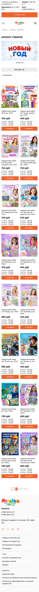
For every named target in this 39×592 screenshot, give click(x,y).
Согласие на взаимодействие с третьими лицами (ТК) (17, 582)
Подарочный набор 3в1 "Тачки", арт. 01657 (10, 360)
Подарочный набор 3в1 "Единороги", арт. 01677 (28, 262)
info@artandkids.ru (28, 9)
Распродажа (7, 548)
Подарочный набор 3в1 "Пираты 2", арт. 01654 (27, 361)
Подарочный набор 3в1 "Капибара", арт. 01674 (27, 312)
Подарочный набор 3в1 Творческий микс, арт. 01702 (28, 163)
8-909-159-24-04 (8, 515)
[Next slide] (36, 52)
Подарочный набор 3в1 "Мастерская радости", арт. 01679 (27, 212)
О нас (4, 554)
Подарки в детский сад (11, 538)
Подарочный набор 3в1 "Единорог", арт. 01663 (27, 411)
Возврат (5, 565)
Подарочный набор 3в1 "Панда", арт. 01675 (10, 311)
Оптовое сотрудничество (11, 558)
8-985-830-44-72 (8, 512)
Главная (5, 30)
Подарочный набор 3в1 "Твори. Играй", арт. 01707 (27, 113)
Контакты (5, 570)
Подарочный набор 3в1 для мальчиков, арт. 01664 (9, 461)
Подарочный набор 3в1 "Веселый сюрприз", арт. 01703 (9, 163)
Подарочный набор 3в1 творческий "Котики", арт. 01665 (27, 461)
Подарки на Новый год (11, 541)
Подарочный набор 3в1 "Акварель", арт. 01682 (9, 262)
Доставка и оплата (9, 561)
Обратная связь (8, 574)
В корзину (10, 129)
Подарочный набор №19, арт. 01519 (9, 112)
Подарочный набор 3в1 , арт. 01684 (9, 410)
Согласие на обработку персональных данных (19, 578)
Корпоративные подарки (11, 545)
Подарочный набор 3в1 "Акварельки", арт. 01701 (10, 212)
